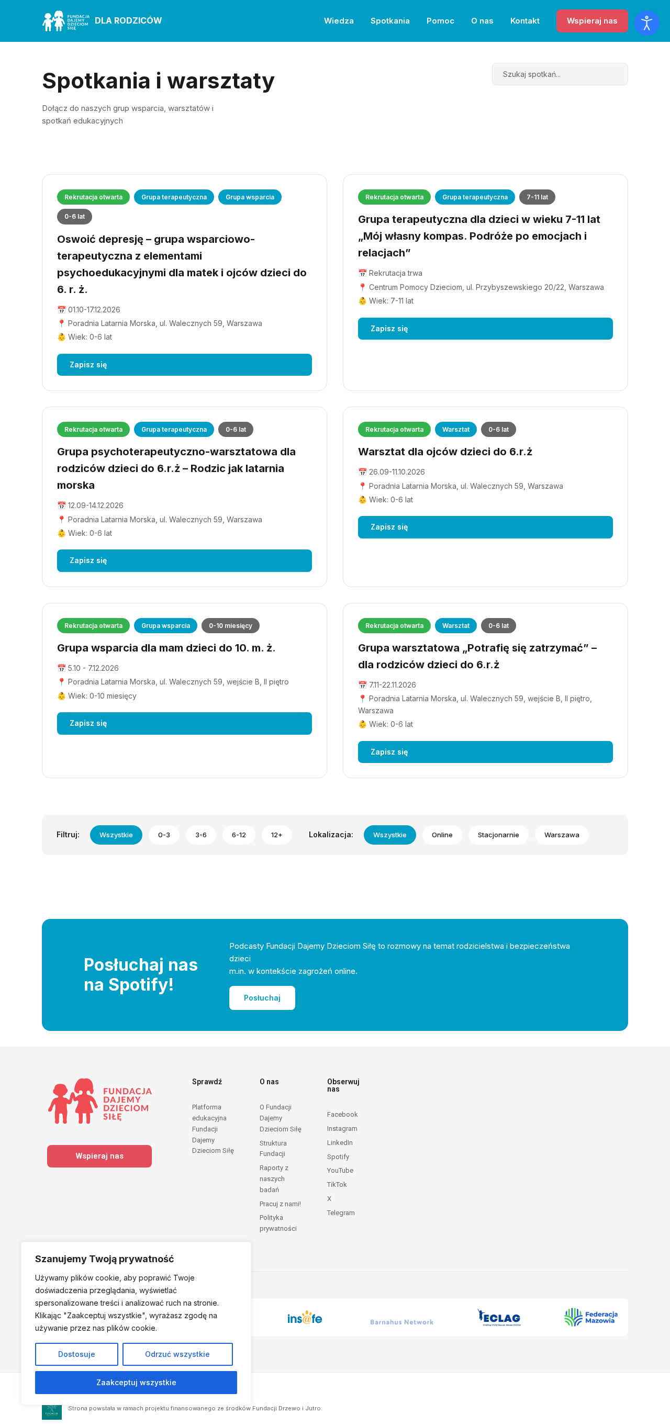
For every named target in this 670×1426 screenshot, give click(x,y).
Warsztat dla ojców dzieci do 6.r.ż (445, 451)
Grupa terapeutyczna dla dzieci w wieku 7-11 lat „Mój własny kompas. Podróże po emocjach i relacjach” (479, 236)
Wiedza (339, 21)
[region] (136, 1323)
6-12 (239, 834)
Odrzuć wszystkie (177, 1354)
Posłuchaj (262, 997)
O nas (482, 21)
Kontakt (525, 21)
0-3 (164, 834)
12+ (277, 834)
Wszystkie (116, 834)
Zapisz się (88, 364)
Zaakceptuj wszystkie (136, 1382)
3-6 (201, 834)
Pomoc (440, 21)
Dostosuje (76, 1354)
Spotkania (390, 21)
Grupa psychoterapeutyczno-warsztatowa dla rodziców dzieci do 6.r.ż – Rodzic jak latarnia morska (176, 468)
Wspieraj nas (592, 21)
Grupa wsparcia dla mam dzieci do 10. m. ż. (166, 648)
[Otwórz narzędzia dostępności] (647, 23)
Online (442, 834)
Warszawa (561, 834)
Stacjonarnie (498, 834)
